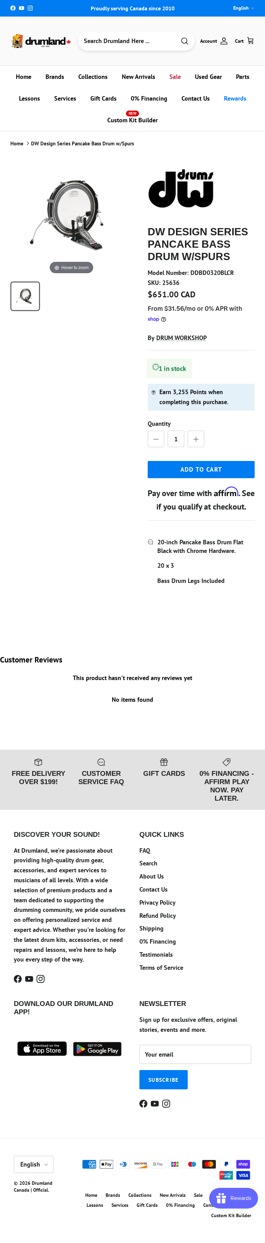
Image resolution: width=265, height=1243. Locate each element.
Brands (55, 77)
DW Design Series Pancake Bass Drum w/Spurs (82, 143)
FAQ (144, 850)
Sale (175, 77)
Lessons (29, 98)
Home (23, 77)
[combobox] (127, 41)
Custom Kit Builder (132, 117)
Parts (242, 77)
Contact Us (195, 98)
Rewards (235, 98)
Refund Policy (157, 916)
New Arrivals (138, 77)
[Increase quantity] (196, 439)
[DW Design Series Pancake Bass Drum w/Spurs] (25, 296)
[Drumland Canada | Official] (41, 41)
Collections (93, 77)
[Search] (184, 41)
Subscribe (163, 1079)
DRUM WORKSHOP (181, 338)
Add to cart (201, 469)
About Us (151, 876)
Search (148, 863)
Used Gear (208, 77)
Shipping (151, 928)
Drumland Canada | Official (33, 1186)
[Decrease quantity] (156, 439)
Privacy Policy (157, 902)
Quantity (159, 424)
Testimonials (156, 954)
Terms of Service (161, 968)
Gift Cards (103, 98)
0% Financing (149, 98)
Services (65, 98)
